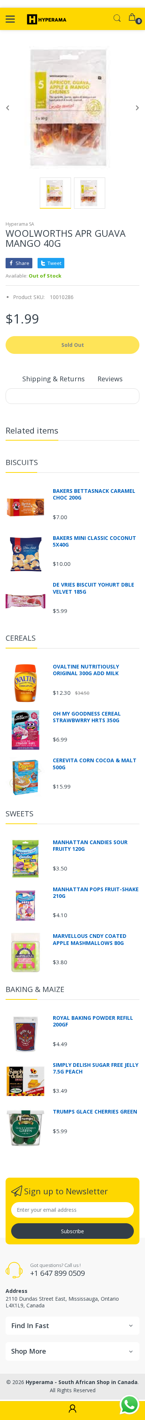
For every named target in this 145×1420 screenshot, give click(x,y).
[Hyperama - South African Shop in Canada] (45, 19)
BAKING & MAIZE (35, 989)
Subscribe (72, 1231)
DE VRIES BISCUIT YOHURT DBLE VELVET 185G (93, 588)
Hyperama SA (20, 224)
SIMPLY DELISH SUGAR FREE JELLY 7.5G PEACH (95, 1068)
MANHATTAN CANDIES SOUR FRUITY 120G (90, 845)
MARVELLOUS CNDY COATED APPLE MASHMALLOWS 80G (89, 939)
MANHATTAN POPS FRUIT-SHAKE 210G (96, 892)
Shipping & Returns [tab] (53, 378)
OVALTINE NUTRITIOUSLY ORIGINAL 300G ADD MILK (86, 670)
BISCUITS (22, 462)
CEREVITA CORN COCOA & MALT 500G (94, 763)
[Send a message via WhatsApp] (129, 1404)
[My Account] (72, 1410)
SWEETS (19, 814)
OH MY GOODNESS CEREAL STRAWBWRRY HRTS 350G (87, 717)
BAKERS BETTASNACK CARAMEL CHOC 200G (94, 494)
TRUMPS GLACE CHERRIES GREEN (95, 1111)
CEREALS (21, 638)
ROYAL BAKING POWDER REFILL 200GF (93, 1021)
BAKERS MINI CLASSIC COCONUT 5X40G (94, 541)
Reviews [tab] (110, 378)
